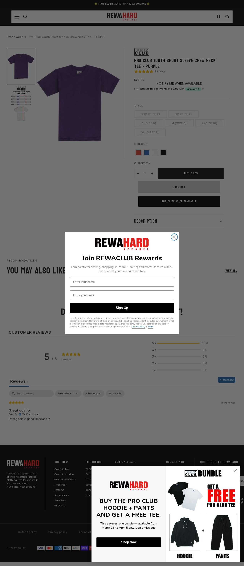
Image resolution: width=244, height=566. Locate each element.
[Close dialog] (174, 237)
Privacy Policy (138, 326)
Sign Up (122, 307)
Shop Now (128, 542)
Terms (150, 326)
